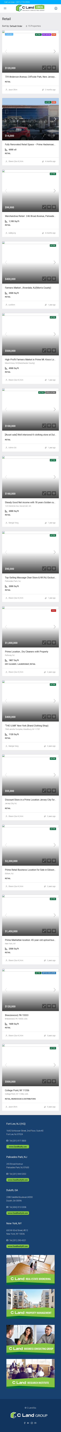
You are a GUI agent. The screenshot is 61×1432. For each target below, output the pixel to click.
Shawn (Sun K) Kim (16, 161)
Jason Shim (13, 90)
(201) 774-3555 (23, 2)
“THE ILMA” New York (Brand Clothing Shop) (26, 725)
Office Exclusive (49, 973)
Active (38, 34)
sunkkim (12, 305)
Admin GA (12, 448)
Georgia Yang (13, 523)
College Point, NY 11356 (17, 1090)
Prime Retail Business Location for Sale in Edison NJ (31, 869)
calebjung (12, 233)
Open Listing (50, 392)
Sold (53, 610)
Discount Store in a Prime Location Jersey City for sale (32, 799)
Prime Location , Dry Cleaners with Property (26, 651)
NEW (53, 34)
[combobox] (19, 26)
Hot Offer (47, 34)
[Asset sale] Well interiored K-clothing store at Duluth (31, 434)
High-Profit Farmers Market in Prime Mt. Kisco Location (32, 359)
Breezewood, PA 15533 (17, 1015)
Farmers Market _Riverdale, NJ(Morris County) (28, 287)
